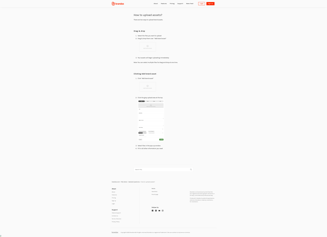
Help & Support (116, 213)
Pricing (172, 3)
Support (180, 3)
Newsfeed (154, 191)
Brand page (155, 194)
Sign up (210, 3)
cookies (174, 232)
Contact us (115, 216)
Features (164, 3)
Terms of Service (116, 219)
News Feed (189, 3)
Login (201, 3)
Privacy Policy (115, 221)
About (156, 3)
